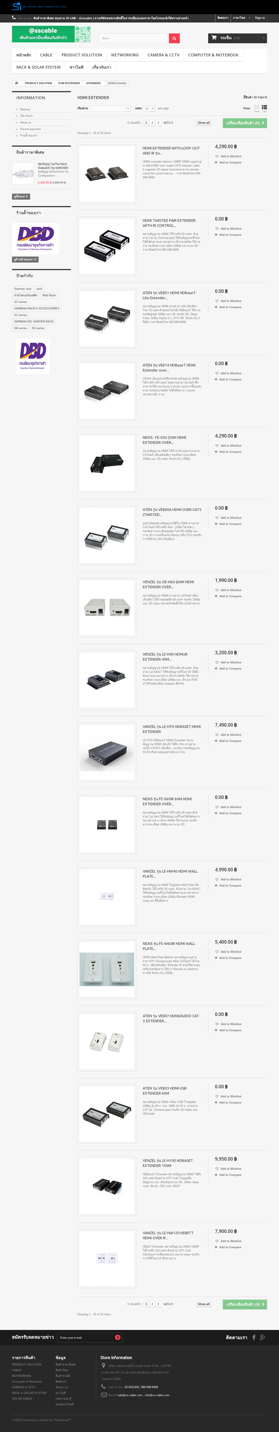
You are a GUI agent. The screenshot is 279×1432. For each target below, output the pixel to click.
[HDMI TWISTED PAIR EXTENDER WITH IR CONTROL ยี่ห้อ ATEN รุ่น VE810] (107, 246)
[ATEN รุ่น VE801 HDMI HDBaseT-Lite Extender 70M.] (107, 318)
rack (39, 288)
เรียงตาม (82, 108)
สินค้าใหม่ (62, 1370)
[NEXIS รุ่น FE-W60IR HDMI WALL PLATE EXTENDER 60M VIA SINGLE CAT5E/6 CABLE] (107, 969)
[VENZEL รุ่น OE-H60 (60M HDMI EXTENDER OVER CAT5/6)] (107, 607)
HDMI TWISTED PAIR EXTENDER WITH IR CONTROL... (169, 222)
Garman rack (22, 288)
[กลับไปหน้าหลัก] (16, 83)
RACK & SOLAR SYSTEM (38, 67)
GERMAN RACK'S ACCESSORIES (37, 308)
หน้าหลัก (23, 54)
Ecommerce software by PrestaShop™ (46, 1420)
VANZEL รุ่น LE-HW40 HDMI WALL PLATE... (170, 873)
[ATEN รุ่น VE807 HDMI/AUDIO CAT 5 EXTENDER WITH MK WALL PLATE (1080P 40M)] (107, 1041)
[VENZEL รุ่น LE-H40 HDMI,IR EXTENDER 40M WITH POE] (107, 680)
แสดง (138, 108)
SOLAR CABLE (22, 1398)
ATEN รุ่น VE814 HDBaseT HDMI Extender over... (169, 367)
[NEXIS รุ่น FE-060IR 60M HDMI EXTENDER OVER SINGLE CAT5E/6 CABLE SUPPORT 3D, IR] (107, 824)
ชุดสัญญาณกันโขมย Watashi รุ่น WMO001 (53, 166)
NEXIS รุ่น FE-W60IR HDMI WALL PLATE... (169, 946)
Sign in (260, 17)
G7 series (20, 302)
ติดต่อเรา (223, 17)
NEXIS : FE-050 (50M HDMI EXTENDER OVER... (164, 439)
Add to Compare (230, 162)
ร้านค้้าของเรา (28, 135)
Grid (257, 111)
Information (30, 97)
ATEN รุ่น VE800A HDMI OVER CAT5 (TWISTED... (172, 512)
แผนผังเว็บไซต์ (64, 1404)
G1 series (20, 315)
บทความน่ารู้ (63, 1398)
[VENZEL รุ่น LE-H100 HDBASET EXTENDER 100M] (107, 1186)
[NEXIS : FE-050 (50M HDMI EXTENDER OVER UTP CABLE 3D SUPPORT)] (107, 463)
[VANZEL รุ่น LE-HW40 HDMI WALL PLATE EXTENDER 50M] (107, 897)
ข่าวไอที (76, 67)
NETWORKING (125, 54)
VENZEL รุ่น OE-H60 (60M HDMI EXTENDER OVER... (168, 584)
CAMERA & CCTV (163, 54)
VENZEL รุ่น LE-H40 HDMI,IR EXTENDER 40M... (165, 656)
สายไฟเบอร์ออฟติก (25, 295)
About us (25, 122)
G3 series (38, 328)
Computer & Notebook (213, 54)
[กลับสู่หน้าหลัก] (139, 7)
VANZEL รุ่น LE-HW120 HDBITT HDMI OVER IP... (168, 1235)
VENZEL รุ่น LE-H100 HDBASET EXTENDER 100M (168, 1163)
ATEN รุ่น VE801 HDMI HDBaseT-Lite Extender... (170, 295)
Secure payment (30, 129)
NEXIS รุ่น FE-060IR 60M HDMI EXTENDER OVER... (167, 801)
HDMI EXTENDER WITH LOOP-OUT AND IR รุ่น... (171, 150)
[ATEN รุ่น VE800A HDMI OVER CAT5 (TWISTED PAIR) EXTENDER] (107, 535)
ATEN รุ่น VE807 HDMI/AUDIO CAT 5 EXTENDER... (171, 1018)
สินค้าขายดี (63, 1376)
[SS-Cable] (52, 34)
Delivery (24, 109)
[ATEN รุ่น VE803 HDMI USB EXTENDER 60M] (107, 1114)
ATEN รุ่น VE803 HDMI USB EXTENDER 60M (165, 1090)
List (264, 111)
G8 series (20, 328)
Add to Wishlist (230, 156)
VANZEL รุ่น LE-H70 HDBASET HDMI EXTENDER (172, 729)
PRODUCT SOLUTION (81, 54)
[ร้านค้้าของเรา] (41, 239)
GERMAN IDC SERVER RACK (34, 321)
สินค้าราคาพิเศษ (30, 152)
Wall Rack (49, 295)
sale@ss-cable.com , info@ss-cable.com (143, 1395)
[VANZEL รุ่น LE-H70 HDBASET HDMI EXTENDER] (107, 752)
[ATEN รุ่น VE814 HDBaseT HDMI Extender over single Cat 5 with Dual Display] (107, 391)
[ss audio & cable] (33, 356)
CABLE (46, 54)
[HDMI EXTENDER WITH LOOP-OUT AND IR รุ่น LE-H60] (107, 174)
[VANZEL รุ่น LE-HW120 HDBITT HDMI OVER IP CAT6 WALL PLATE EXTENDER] (107, 1258)
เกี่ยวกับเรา (101, 67)
